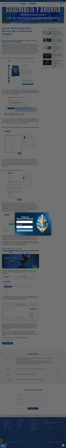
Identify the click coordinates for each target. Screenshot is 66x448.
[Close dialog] (50, 214)
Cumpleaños (19, 224)
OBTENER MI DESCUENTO (24, 230)
